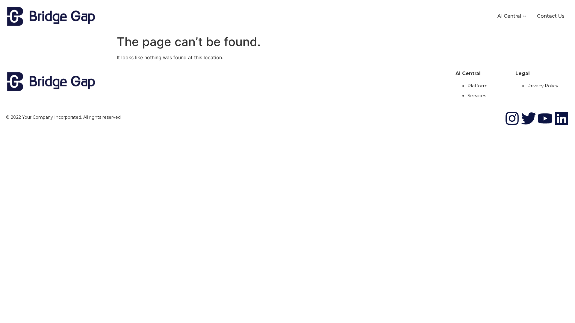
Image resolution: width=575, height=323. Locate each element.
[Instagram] (512, 118)
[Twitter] (528, 118)
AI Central (509, 16)
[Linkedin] (561, 118)
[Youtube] (545, 118)
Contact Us (551, 16)
